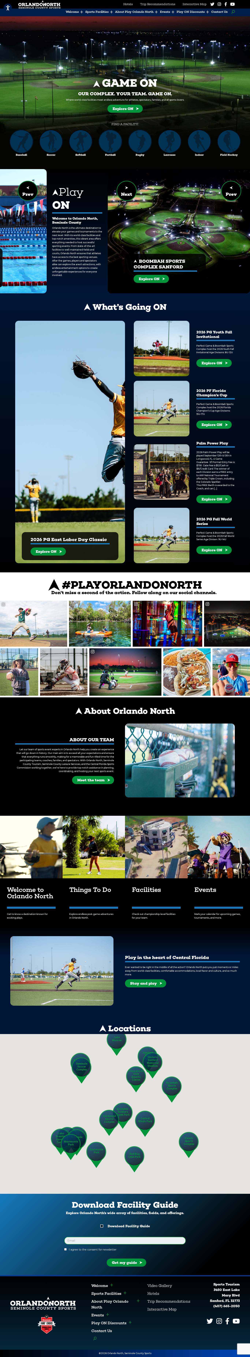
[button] (172, 1089)
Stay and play (143, 983)
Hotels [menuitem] (128, 4)
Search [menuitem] (232, 12)
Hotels (153, 1293)
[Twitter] (212, 4)
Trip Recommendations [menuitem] (157, 4)
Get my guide (124, 1262)
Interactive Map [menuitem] (195, 4)
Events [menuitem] (165, 12)
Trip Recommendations (168, 1301)
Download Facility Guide (129, 1226)
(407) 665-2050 (226, 1306)
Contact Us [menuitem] (219, 12)
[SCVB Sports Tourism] (43, 1303)
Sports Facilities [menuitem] (97, 12)
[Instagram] (219, 4)
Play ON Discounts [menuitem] (191, 12)
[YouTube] (232, 4)
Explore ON (123, 108)
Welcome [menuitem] (72, 12)
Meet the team (91, 780)
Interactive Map (162, 1309)
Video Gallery (159, 1285)
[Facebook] (225, 4)
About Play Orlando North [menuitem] (134, 12)
